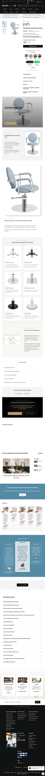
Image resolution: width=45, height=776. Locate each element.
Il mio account (31, 747)
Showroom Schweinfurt (21, 713)
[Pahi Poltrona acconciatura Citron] (5, 438)
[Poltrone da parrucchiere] (8, 680)
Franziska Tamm (40, 470)
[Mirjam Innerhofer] (36, 466)
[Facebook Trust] (26, 767)
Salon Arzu (40, 461)
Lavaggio (17, 9)
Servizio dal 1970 (32, 12)
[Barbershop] (22, 680)
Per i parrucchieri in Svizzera (33, 716)
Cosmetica (24, 12)
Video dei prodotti (9, 718)
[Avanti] (4, 35)
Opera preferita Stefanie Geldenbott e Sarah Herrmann (16, 477)
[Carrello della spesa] (42, 5)
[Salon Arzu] (36, 462)
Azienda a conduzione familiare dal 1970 (32, 714)
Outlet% (11, 12)
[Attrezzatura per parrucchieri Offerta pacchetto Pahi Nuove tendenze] (39, 517)
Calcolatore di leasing (21, 717)
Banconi (23, 9)
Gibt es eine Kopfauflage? (9, 378)
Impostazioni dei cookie (33, 744)
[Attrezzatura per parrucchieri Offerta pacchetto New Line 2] (30, 516)
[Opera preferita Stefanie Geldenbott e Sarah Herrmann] (16, 465)
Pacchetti (5, 12)
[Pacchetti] (36, 680)
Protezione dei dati (32, 741)
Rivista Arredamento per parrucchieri (10, 729)
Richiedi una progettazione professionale (10, 724)
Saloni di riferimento (9, 713)
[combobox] (23, 5)
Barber (17, 12)
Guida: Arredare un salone (10, 722)
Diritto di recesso (31, 742)
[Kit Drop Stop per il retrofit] (14, 514)
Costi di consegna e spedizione (32, 739)
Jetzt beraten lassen (10, 123)
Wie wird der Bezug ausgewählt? (10, 375)
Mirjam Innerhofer (40, 466)
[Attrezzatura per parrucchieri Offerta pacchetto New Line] (22, 516)
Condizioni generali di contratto (32, 736)
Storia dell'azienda (32, 720)
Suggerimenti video (9, 717)
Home (24, 21)
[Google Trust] (19, 767)
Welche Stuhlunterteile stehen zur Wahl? (11, 371)
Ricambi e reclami (20, 718)
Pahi (6, 503)
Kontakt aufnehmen (30, 413)
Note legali (30, 746)
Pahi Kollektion (27, 393)
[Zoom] (14, 28)
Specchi (5, 9)
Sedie (11, 9)
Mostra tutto (40, 453)
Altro (36, 9)
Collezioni (30, 9)
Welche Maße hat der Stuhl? (9, 367)
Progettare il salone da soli (10, 720)
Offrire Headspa (9, 726)
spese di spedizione (27, 33)
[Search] (27, 5)
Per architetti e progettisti (33, 718)
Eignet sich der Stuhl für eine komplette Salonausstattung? (15, 382)
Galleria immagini (9, 715)
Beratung (27, 351)
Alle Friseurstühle (18, 393)
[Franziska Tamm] (36, 470)
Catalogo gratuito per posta (22, 715)
